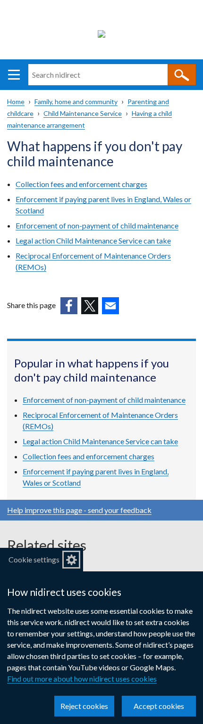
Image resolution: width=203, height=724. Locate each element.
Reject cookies (84, 705)
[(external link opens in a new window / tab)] (68, 305)
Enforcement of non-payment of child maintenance (97, 225)
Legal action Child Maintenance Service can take (93, 240)
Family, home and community (76, 102)
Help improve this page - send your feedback (79, 509)
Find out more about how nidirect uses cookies (82, 678)
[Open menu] (14, 74)
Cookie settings (33, 559)
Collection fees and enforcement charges (81, 183)
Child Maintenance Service (82, 113)
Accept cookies (159, 705)
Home (16, 102)
